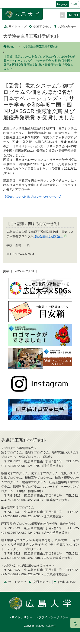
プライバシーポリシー (53, 617)
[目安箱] (40, 311)
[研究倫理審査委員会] (40, 409)
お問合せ (67, 26)
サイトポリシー (22, 617)
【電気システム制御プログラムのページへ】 (33, 196)
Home (10, 46)
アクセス (42, 26)
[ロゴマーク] (40, 334)
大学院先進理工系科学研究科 (31, 36)
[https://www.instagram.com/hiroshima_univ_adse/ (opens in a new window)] (40, 383)
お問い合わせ (67, 582)
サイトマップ (17, 26)
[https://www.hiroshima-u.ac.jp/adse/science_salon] (40, 358)
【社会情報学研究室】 (48, 236)
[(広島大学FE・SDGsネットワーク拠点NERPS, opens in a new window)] (40, 288)
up (75, 624)
